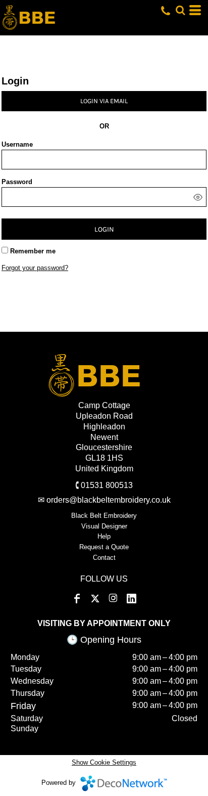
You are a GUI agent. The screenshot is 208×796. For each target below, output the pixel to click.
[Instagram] (113, 599)
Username (17, 144)
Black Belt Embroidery (104, 515)
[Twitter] (95, 599)
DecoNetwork (123, 783)
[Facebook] (77, 599)
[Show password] (197, 197)
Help (104, 536)
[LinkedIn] (131, 599)
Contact (104, 557)
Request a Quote (104, 547)
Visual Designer (104, 526)
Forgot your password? (35, 268)
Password (17, 182)
